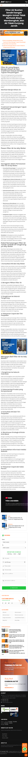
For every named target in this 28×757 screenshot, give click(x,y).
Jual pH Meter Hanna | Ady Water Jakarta (20, 617)
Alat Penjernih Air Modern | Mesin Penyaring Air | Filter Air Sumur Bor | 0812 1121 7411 (16, 647)
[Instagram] (22, 755)
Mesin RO (5, 620)
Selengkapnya (9, 671)
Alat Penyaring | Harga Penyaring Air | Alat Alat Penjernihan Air (15, 631)
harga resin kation (7, 617)
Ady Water (4, 734)
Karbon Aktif (5, 738)
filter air (4, 612)
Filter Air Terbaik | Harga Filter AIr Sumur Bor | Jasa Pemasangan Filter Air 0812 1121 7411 (13, 652)
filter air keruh (18, 612)
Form (3, 539)
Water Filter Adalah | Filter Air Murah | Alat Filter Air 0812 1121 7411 (16, 641)
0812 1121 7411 (5, 699)
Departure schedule (14, 552)
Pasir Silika (17, 620)
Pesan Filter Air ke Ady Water (9, 44)
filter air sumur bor (19, 615)
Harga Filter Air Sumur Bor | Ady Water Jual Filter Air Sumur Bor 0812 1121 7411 (17, 636)
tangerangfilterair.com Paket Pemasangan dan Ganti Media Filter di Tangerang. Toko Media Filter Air (12, 752)
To (2, 545)
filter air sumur (6, 615)
